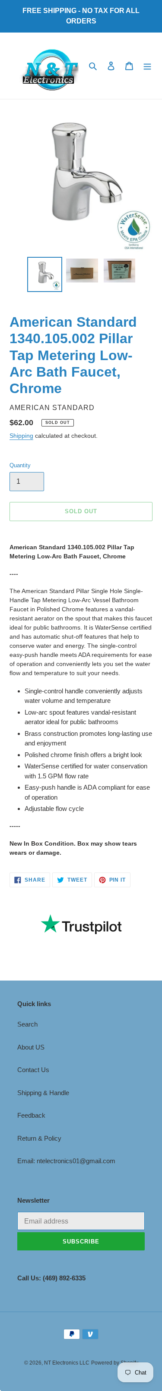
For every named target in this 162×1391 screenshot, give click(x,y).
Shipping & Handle (43, 1092)
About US (30, 1047)
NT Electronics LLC (66, 1363)
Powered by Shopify (114, 1363)
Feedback (31, 1115)
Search (27, 1024)
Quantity (20, 465)
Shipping (21, 435)
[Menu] (147, 65)
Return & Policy (39, 1138)
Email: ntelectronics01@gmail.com (66, 1161)
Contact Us (33, 1069)
